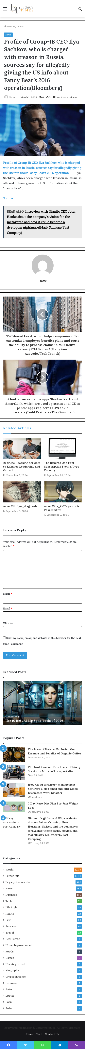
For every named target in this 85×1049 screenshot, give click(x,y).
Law (8, 920)
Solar (9, 1008)
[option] (42, 703)
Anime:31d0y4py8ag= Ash (20, 506)
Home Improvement (19, 945)
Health (10, 913)
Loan (9, 1001)
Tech (9, 901)
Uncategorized (15, 964)
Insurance (12, 983)
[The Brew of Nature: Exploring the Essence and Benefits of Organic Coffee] (14, 754)
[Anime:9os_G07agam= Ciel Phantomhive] (63, 491)
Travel (10, 932)
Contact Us (52, 1034)
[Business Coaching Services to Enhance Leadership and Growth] (22, 448)
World (9, 869)
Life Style (11, 907)
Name (7, 593)
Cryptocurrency (16, 976)
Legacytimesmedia (18, 882)
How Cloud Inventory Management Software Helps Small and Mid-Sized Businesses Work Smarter (53, 789)
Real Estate (13, 938)
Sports (10, 995)
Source (8, 198)
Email (7, 608)
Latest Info (13, 875)
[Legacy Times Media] (22, 9)
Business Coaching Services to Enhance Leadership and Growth (21, 466)
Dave (12, 97)
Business (11, 894)
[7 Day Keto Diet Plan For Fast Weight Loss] (14, 807)
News (20, 26)
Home (11, 26)
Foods (10, 951)
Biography (12, 970)
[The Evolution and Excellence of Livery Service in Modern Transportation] (14, 772)
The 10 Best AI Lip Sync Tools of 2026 (34, 721)
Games (10, 957)
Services (11, 926)
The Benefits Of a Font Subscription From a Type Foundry (61, 466)
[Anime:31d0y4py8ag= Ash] (22, 491)
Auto (9, 989)
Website (8, 623)
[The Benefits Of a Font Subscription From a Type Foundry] (63, 448)
